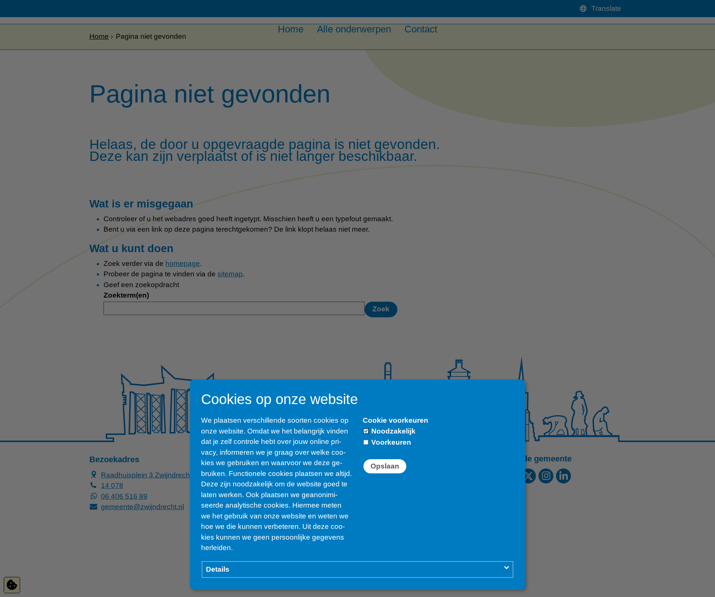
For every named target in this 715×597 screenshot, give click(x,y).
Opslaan (385, 466)
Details (217, 569)
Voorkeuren (390, 442)
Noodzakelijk (392, 431)
